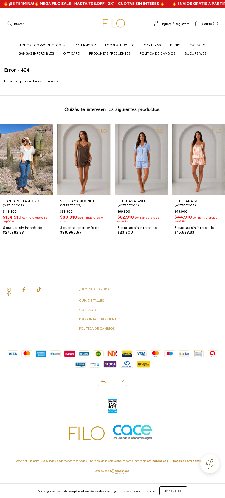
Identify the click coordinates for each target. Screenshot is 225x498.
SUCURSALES (196, 53)
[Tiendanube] (112, 473)
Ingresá (166, 24)
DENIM (175, 45)
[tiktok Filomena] (39, 290)
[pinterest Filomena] (9, 294)
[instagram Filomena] (9, 290)
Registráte (182, 24)
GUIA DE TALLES (91, 300)
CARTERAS (152, 45)
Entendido (173, 490)
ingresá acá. (160, 461)
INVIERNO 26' (85, 45)
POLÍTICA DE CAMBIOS (158, 53)
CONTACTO (88, 310)
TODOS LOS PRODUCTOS (40, 45)
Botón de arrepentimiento (191, 461)
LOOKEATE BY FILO (120, 45)
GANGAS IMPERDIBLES (36, 53)
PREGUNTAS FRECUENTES (110, 53)
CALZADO (198, 45)
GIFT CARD (71, 53)
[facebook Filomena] (24, 290)
